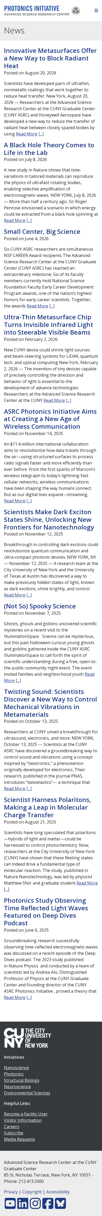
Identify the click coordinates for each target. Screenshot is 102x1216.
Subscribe (13, 1133)
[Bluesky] (60, 1206)
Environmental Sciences (27, 1093)
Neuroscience (17, 1086)
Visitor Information (23, 1120)
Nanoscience (16, 1068)
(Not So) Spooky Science (40, 606)
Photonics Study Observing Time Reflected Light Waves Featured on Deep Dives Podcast (46, 911)
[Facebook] (48, 1206)
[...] (41, 134)
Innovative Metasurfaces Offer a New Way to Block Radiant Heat (50, 58)
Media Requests (19, 1139)
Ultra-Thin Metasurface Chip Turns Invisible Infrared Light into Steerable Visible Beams (48, 324)
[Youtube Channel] (10, 1206)
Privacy (11, 1192)
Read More (26, 134)
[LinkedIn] (22, 1206)
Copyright (32, 1192)
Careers (11, 1126)
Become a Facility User (26, 1114)
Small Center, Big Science (42, 231)
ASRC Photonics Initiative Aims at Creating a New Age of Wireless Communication (50, 419)
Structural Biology (21, 1080)
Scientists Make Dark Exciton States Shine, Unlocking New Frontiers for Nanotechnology (49, 519)
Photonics (14, 1074)
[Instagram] (35, 1206)
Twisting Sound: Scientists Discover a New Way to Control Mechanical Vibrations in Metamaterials (50, 702)
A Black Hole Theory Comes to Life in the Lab (49, 148)
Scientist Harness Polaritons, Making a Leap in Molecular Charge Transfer (47, 807)
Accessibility (58, 1192)
